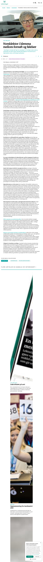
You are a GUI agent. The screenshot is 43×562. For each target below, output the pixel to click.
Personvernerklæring (35, 554)
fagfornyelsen (14, 260)
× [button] (40, 542)
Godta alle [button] (30, 556)
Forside (3, 7)
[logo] (4, 3)
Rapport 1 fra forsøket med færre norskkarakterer (14, 232)
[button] (33, 559)
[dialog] (33, 551)
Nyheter (8, 7)
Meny (39, 2)
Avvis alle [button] (37, 556)
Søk (33, 2)
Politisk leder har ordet (24, 260)
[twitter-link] (38, 56)
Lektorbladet (14, 7)
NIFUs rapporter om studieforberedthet (12, 219)
